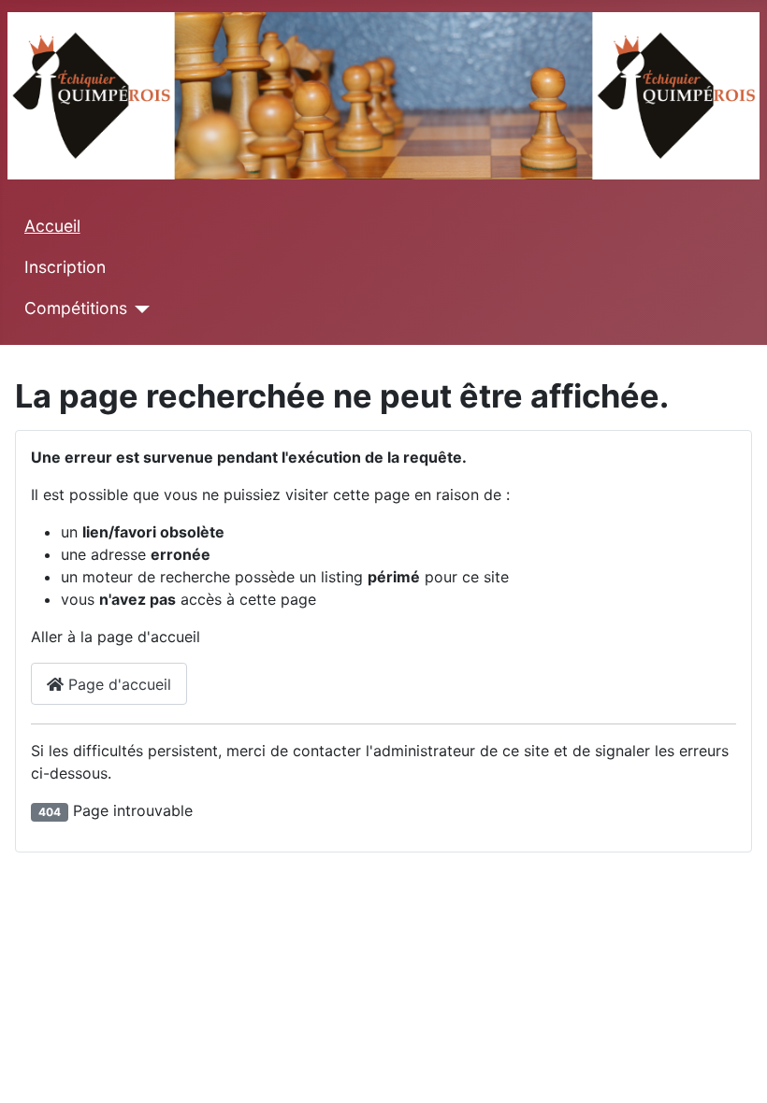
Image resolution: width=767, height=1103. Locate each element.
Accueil (52, 226)
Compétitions (75, 308)
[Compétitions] (139, 309)
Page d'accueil (117, 684)
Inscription (65, 267)
